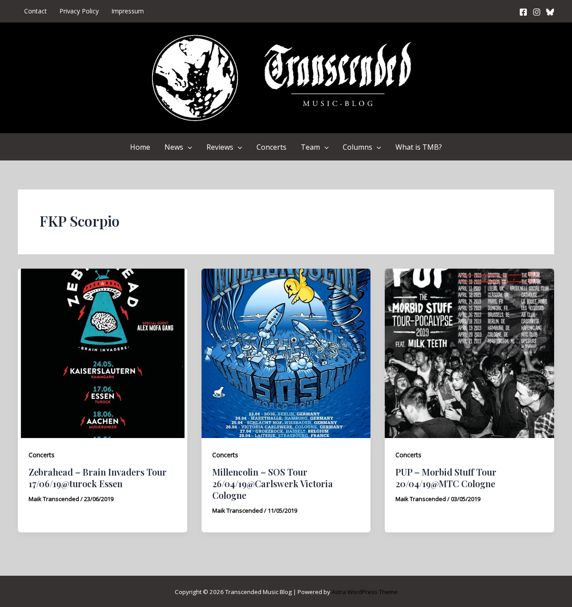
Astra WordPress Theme (365, 592)
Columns (357, 147)
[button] (187, 147)
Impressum (127, 11)
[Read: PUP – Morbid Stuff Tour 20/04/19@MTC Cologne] (469, 353)
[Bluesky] (550, 12)
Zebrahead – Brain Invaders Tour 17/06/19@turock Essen (98, 477)
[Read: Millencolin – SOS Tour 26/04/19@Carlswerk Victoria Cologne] (286, 353)
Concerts (271, 147)
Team (310, 147)
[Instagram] (537, 12)
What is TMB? (418, 147)
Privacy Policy (79, 11)
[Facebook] (523, 12)
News (173, 147)
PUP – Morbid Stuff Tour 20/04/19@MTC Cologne (445, 477)
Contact (35, 11)
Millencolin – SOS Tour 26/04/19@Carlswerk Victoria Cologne (272, 483)
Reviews (219, 147)
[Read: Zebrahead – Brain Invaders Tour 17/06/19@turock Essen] (102, 353)
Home (140, 147)
